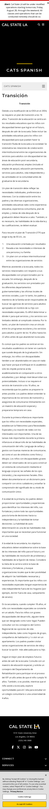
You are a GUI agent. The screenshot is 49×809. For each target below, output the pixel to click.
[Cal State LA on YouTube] (36, 747)
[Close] (46, 775)
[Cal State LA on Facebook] (14, 747)
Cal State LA (14, 24)
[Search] (39, 24)
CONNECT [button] (8, 759)
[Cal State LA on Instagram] (25, 747)
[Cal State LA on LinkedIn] (31, 747)
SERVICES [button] (8, 765)
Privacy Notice (16, 791)
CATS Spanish (24, 70)
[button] (43, 24)
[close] (48, 3)
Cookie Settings (24, 797)
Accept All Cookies (24, 804)
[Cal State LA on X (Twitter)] (19, 747)
